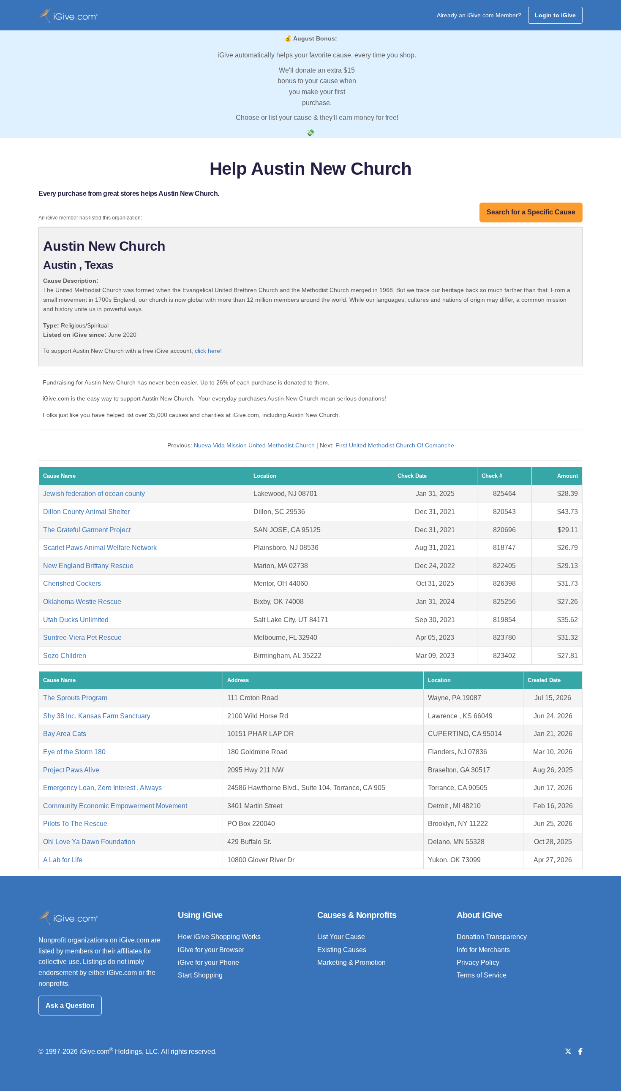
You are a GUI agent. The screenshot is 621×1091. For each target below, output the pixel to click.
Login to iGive (555, 15)
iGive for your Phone (208, 962)
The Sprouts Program (75, 697)
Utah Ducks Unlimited (76, 619)
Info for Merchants (483, 949)
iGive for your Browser (211, 949)
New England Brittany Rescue (88, 565)
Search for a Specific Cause (531, 212)
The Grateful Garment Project (87, 529)
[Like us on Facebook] (580, 1051)
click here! (208, 350)
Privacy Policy (478, 962)
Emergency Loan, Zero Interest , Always (102, 787)
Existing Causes (341, 949)
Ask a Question (70, 1005)
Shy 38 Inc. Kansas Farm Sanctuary (96, 716)
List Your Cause (341, 936)
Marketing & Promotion (351, 962)
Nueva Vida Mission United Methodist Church (254, 445)
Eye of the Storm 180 (74, 751)
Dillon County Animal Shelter (86, 511)
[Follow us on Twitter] (568, 1051)
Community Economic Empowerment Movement (115, 805)
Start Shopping (200, 975)
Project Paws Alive (71, 770)
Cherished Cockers (72, 583)
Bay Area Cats (64, 733)
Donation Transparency (492, 936)
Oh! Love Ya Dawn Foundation (89, 841)
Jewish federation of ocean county (94, 493)
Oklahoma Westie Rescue (82, 601)
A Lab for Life (62, 860)
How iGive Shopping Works (219, 936)
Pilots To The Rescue (75, 823)
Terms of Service (482, 975)
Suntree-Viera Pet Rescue (82, 637)
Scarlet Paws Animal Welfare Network (100, 547)
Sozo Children (64, 655)
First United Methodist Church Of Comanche (394, 445)
